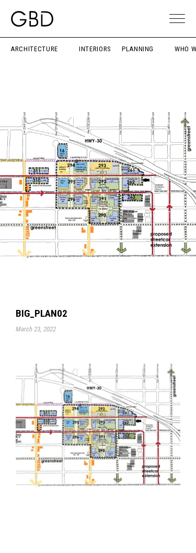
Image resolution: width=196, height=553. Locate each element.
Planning (138, 49)
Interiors (95, 49)
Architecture (34, 49)
